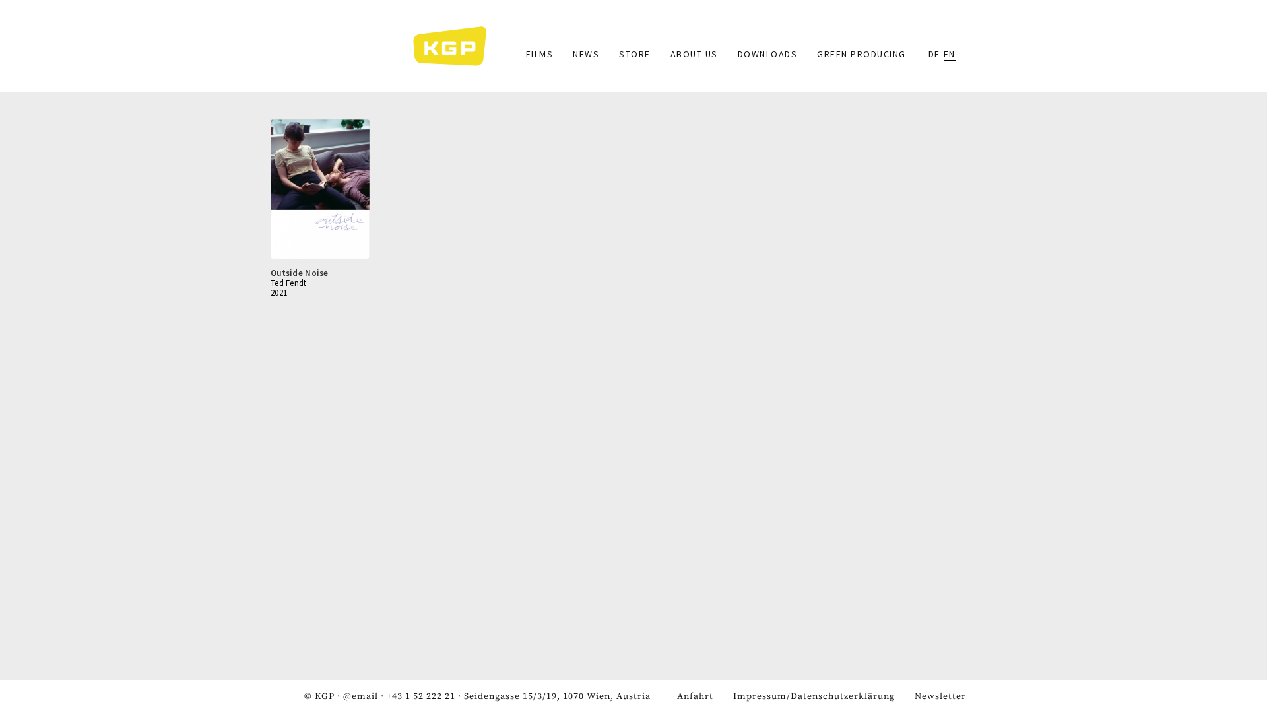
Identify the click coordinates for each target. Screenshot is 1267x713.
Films (540, 54)
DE (934, 54)
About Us (694, 54)
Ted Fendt (289, 283)
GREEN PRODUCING (861, 54)
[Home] (456, 46)
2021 (279, 292)
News (586, 54)
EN (950, 54)
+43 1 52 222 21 (421, 696)
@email (360, 696)
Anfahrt (695, 696)
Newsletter (940, 696)
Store (635, 54)
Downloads (768, 54)
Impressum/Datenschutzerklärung (814, 696)
